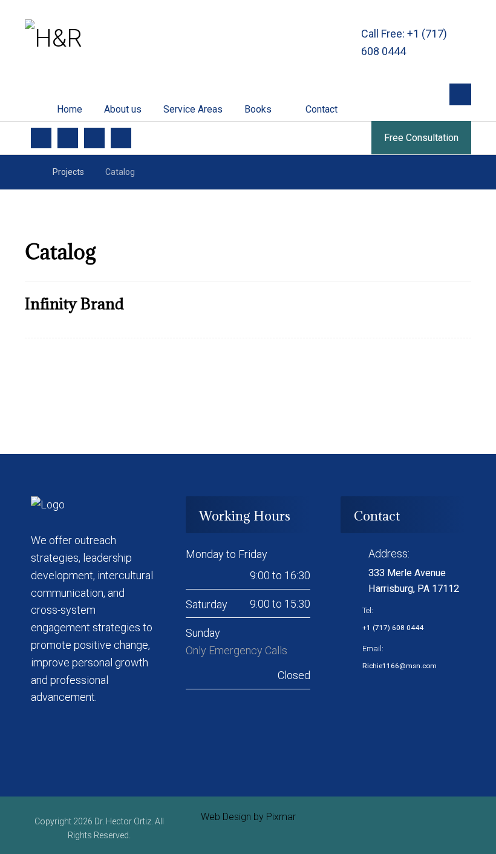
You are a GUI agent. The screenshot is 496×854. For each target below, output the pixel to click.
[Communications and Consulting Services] (85, 38)
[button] (460, 94)
